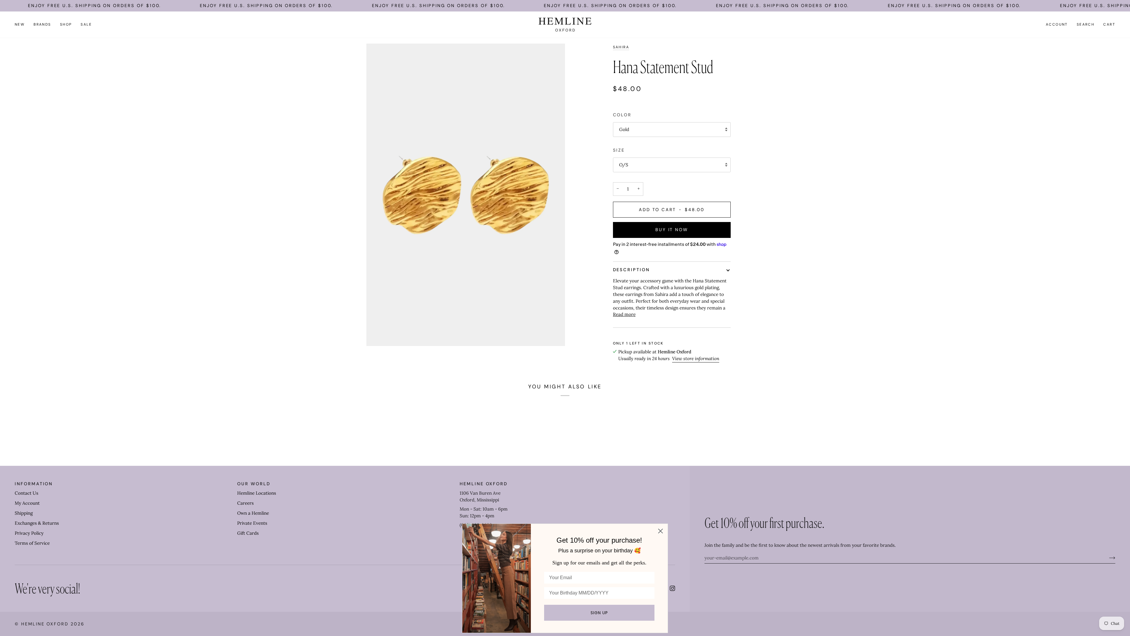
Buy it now (671, 230)
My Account (27, 503)
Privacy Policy (29, 533)
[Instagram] (672, 588)
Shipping (24, 513)
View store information (695, 358)
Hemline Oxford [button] (484, 484)
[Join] (1107, 557)
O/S (623, 165)
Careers (245, 503)
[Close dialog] (660, 531)
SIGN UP (599, 613)
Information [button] (34, 484)
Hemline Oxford (45, 624)
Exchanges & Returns (37, 523)
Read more (624, 314)
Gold (624, 129)
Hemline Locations (256, 493)
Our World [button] (253, 484)
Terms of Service (32, 543)
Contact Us (26, 493)
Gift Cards (248, 533)
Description (631, 270)
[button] (42, 24)
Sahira (621, 47)
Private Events (252, 523)
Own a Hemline (253, 513)
